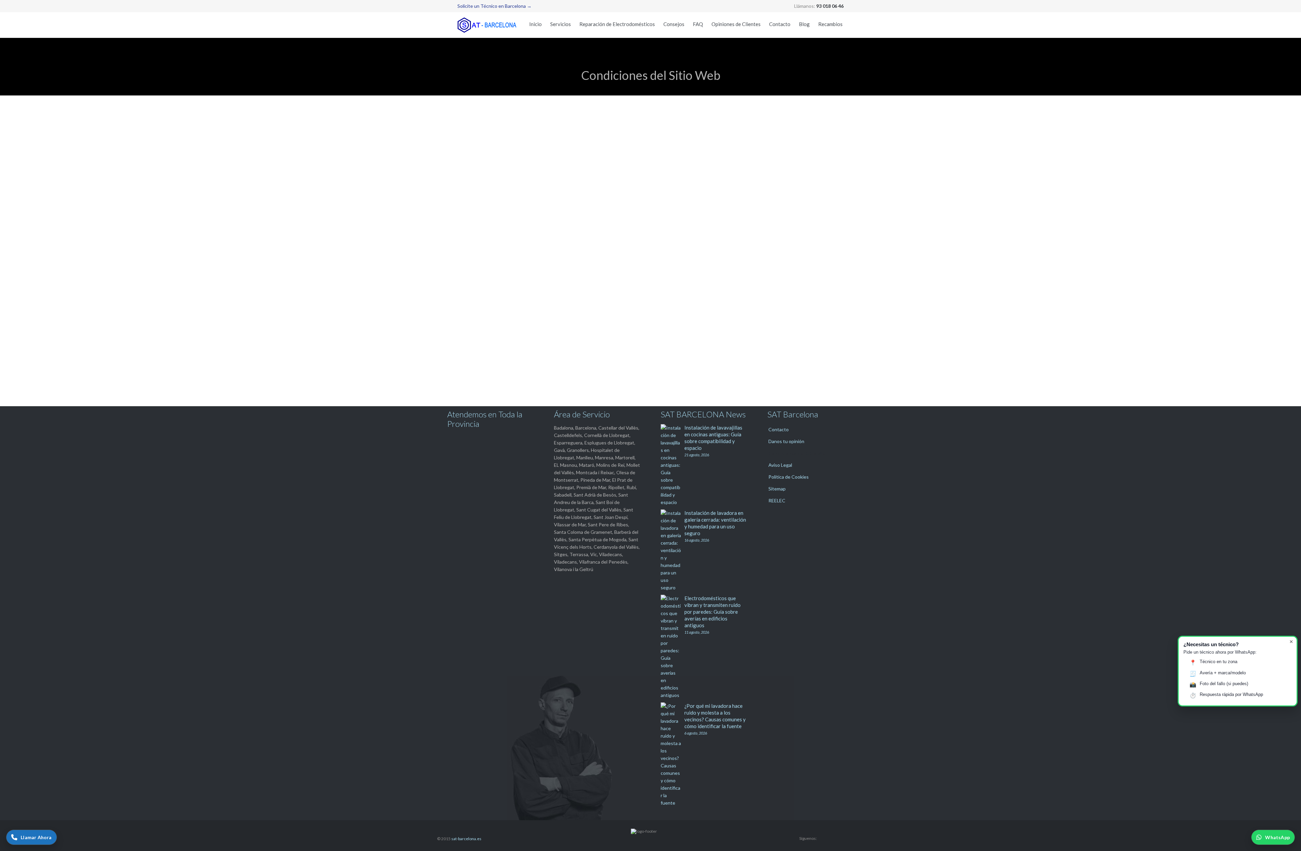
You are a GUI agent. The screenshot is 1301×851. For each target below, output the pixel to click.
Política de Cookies (788, 477)
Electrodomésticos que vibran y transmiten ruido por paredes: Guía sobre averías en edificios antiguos (712, 611)
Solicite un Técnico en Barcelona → (494, 6)
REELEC (776, 500)
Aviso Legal (780, 465)
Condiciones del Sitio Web (798, 453)
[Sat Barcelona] (487, 25)
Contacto (778, 429)
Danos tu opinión (786, 441)
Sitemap (777, 489)
